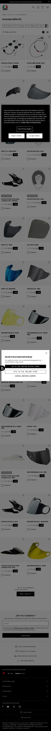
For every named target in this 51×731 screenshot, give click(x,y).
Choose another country (25, 376)
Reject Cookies (17, 136)
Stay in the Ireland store (25, 372)
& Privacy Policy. (35, 122)
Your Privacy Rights (25, 129)
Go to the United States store (25, 366)
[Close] (46, 352)
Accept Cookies (34, 136)
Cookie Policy (25, 122)
